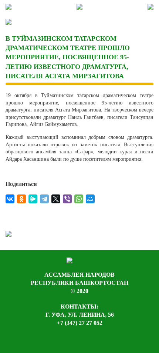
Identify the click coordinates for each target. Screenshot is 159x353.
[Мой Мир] (90, 198)
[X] (55, 198)
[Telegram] (44, 198)
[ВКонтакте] (10, 198)
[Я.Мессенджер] (32, 198)
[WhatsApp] (78, 198)
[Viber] (67, 198)
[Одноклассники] (21, 198)
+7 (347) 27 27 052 (79, 323)
